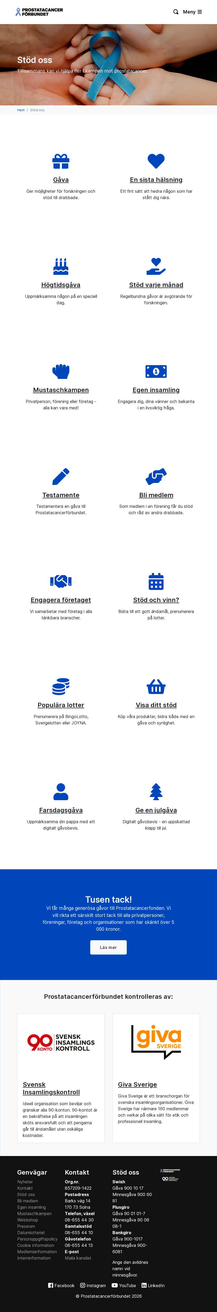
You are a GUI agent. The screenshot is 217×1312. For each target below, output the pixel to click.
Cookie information (35, 1245)
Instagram (96, 1285)
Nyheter (25, 1181)
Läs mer (108, 947)
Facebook (65, 1285)
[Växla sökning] (176, 11)
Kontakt (25, 1188)
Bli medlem (27, 1200)
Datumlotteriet (31, 1232)
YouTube (127, 1285)
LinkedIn (156, 1285)
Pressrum (26, 1226)
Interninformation (34, 1258)
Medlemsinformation (37, 1251)
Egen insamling (31, 1207)
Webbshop (27, 1220)
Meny (190, 12)
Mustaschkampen (34, 1213)
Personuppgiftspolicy (37, 1239)
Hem (21, 110)
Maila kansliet (78, 1258)
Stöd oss (26, 1194)
